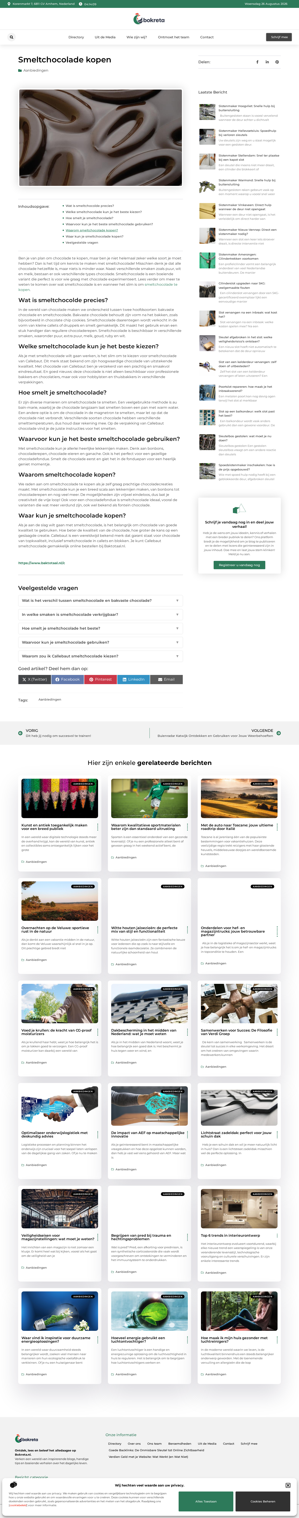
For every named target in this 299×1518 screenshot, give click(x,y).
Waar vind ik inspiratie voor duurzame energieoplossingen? (55, 1340)
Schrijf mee (249, 1443)
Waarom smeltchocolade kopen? (92, 230)
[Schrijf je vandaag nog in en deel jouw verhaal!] (239, 508)
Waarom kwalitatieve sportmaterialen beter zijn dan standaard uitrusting (146, 827)
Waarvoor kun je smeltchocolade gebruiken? (100, 642)
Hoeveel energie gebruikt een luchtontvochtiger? (138, 1340)
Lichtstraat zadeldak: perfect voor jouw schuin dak (236, 1134)
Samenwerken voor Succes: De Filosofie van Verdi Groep (236, 1032)
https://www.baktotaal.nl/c (41, 563)
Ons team (154, 1443)
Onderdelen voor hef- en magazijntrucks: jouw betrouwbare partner (233, 931)
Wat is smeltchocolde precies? (90, 206)
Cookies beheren (263, 1501)
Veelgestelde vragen (82, 243)
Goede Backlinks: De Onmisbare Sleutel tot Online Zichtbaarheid (156, 1450)
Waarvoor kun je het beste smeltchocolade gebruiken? (109, 224)
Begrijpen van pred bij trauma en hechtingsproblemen (141, 1237)
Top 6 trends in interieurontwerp (230, 1235)
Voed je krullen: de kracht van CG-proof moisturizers (56, 1032)
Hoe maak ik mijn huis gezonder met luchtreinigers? (234, 1340)
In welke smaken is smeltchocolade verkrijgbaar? (100, 614)
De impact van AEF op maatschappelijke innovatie (148, 1134)
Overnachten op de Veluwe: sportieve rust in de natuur (55, 929)
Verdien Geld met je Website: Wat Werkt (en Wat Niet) (148, 1456)
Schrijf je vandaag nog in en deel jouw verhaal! (239, 524)
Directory (76, 37)
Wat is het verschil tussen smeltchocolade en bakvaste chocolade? (100, 600)
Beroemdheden (179, 1443)
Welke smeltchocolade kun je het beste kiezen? (104, 212)
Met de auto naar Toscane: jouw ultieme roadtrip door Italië (237, 827)
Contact (207, 37)
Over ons (134, 1443)
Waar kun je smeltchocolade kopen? (94, 236)
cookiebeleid (18, 1505)
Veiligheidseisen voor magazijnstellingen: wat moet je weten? (57, 1237)
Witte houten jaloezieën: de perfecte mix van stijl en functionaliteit (144, 929)
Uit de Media (105, 37)
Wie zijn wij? (137, 37)
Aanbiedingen (35, 70)
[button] (288, 1485)
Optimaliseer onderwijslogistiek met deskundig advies (54, 1134)
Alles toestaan (206, 1501)
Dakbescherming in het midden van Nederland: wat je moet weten (143, 1032)
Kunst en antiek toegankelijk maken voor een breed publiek (54, 827)
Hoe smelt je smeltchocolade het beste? (100, 628)
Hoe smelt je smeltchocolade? (89, 218)
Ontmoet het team (173, 37)
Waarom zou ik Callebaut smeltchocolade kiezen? (100, 656)
